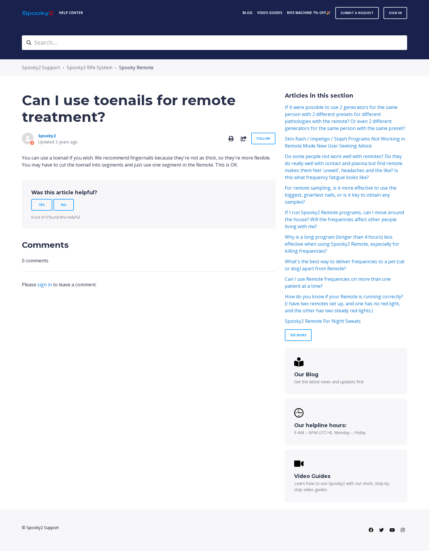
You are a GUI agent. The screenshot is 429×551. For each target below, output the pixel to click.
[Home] (38, 13)
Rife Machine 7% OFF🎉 (309, 12)
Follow (263, 138)
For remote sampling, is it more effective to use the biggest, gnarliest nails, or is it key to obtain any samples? (340, 195)
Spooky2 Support (41, 67)
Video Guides (269, 12)
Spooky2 (47, 135)
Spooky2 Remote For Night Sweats (323, 321)
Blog (247, 12)
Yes (42, 204)
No (63, 204)
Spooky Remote (136, 67)
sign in (44, 284)
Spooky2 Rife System (89, 67)
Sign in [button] (395, 13)
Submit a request (357, 13)
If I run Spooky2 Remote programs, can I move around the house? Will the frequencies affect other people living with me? (344, 219)
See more (298, 335)
